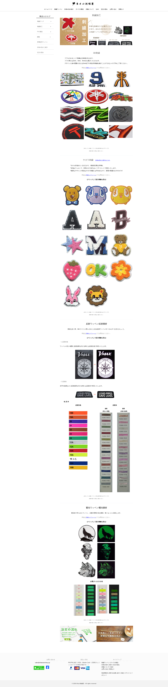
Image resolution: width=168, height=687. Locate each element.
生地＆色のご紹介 (42, 47)
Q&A (111, 667)
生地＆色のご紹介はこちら (102, 160)
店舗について (105, 667)
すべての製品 (114, 662)
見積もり (111, 669)
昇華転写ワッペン (42, 42)
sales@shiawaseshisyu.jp (42, 662)
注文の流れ (40, 52)
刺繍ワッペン (105, 662)
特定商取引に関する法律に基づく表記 (113, 673)
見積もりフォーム (91, 67)
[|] (83, 4)
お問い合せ (105, 669)
